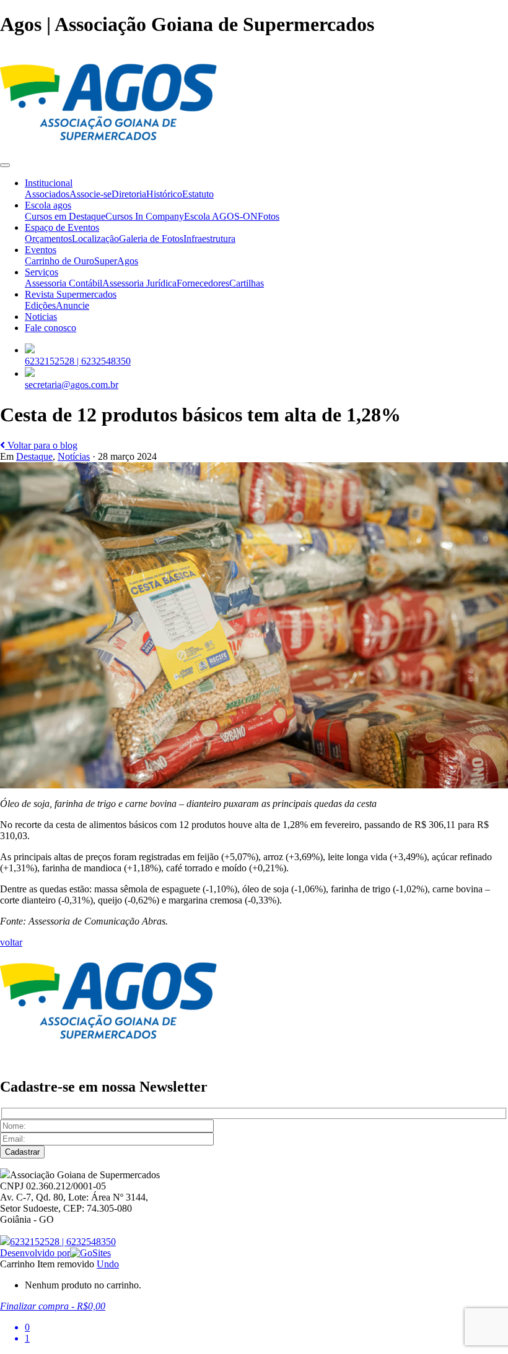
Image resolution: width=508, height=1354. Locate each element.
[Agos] (108, 150)
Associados (47, 194)
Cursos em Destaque (65, 216)
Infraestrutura (209, 238)
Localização (95, 238)
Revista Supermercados (70, 294)
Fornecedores (203, 283)
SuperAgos (116, 261)
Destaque (34, 456)
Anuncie (72, 305)
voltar (11, 942)
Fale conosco (50, 327)
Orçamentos (48, 238)
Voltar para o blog (41, 445)
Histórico (164, 194)
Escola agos (48, 205)
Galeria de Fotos (151, 238)
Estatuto (198, 194)
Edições (40, 305)
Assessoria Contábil (63, 283)
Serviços (41, 272)
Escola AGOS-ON (221, 216)
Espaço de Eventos (62, 227)
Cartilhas (246, 283)
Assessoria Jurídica (139, 283)
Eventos (40, 249)
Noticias (41, 316)
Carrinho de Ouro (59, 261)
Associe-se (90, 194)
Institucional (48, 183)
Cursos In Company (144, 216)
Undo (108, 1264)
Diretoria (129, 194)
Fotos (268, 216)
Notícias (74, 456)
